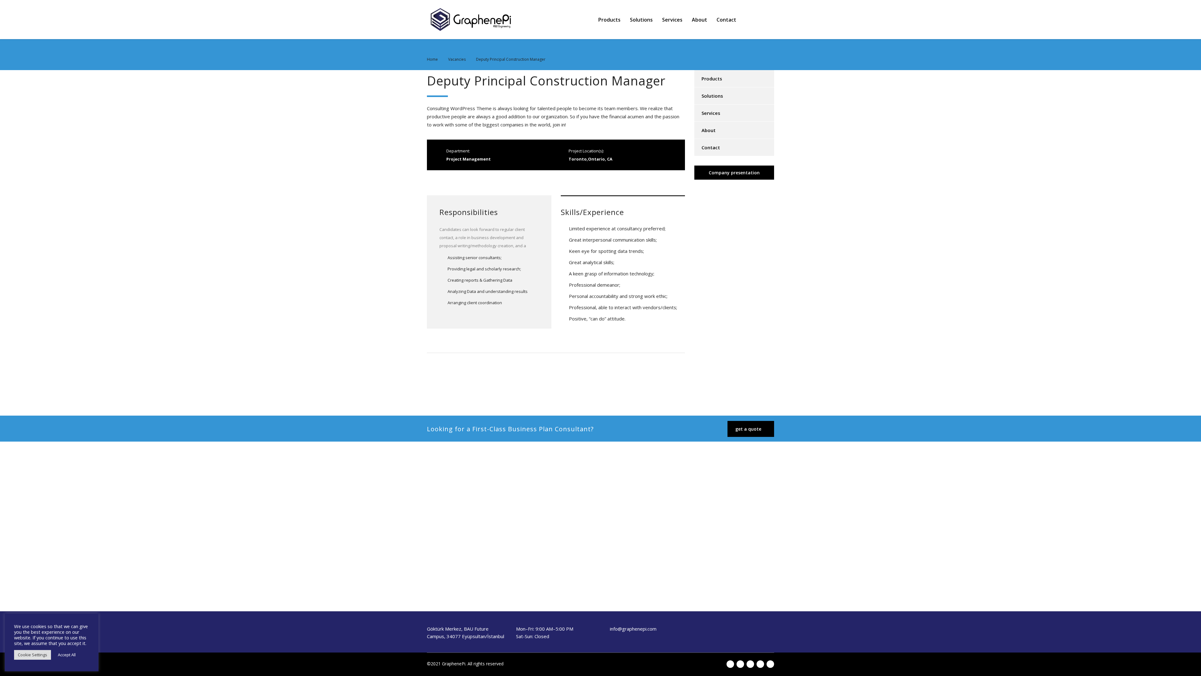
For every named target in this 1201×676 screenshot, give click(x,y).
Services (672, 19)
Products (609, 19)
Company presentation (734, 173)
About (699, 19)
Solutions (641, 19)
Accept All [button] (67, 655)
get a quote (748, 429)
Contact (726, 19)
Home (432, 59)
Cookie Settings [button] (32, 655)
